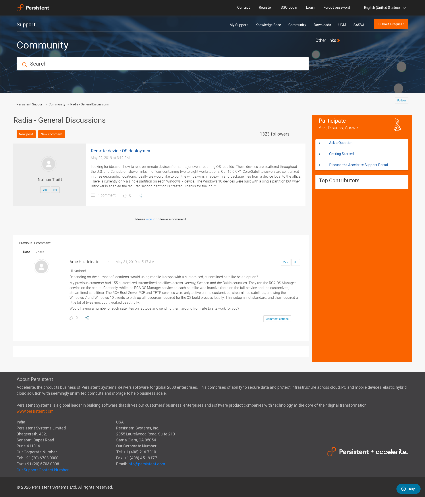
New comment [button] (51, 134)
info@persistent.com (146, 463)
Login (310, 7)
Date (26, 252)
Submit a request (391, 24)
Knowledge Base (268, 25)
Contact (243, 7)
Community (297, 25)
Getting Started (341, 153)
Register (265, 7)
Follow (401, 100)
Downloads (322, 25)
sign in (150, 219)
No (55, 190)
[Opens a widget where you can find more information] (408, 489)
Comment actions (277, 319)
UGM (342, 25)
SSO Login (289, 7)
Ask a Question (340, 142)
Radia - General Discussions (89, 104)
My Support (239, 25)
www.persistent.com (35, 411)
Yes (45, 190)
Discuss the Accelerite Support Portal (358, 165)
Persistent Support (30, 104)
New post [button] (26, 134)
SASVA (359, 25)
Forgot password (336, 7)
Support (26, 24)
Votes (39, 252)
